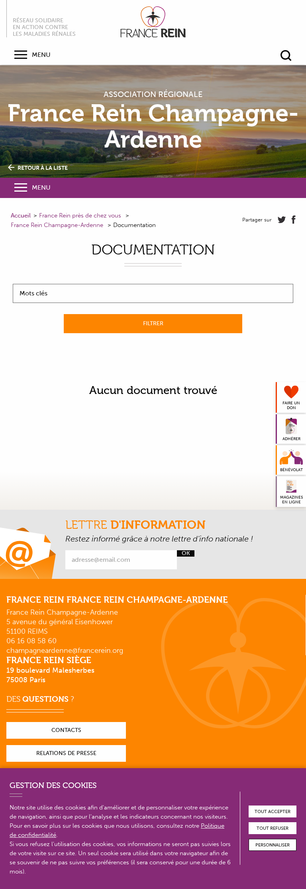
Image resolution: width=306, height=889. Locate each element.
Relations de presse (66, 753)
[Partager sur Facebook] (294, 220)
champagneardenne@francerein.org (64, 650)
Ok (186, 553)
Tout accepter (272, 811)
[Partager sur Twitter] (282, 220)
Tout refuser (272, 828)
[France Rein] (153, 21)
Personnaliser (272, 845)
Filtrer (153, 323)
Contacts (66, 730)
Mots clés (33, 293)
